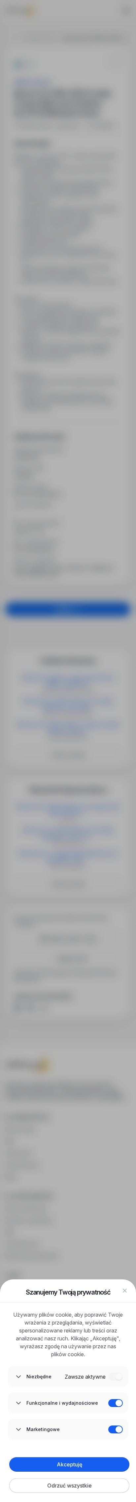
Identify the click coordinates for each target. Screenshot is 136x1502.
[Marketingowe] (115, 1429)
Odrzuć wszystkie (69, 1485)
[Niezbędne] (115, 1377)
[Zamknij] (125, 1291)
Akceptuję (69, 1464)
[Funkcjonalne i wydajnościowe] (115, 1403)
